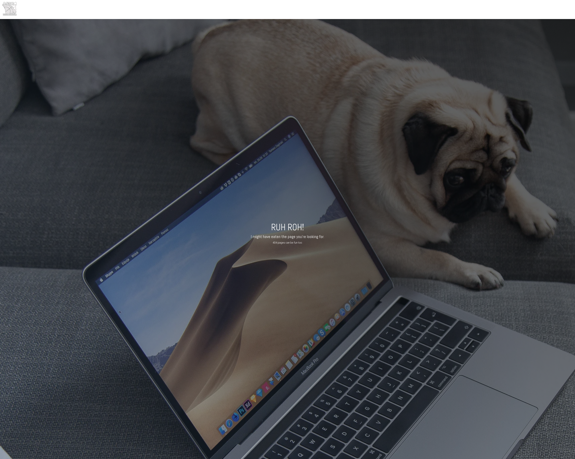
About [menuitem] (488, 9)
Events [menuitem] (499, 9)
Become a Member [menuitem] (563, 9)
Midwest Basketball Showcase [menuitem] (534, 9)
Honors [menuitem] (511, 9)
